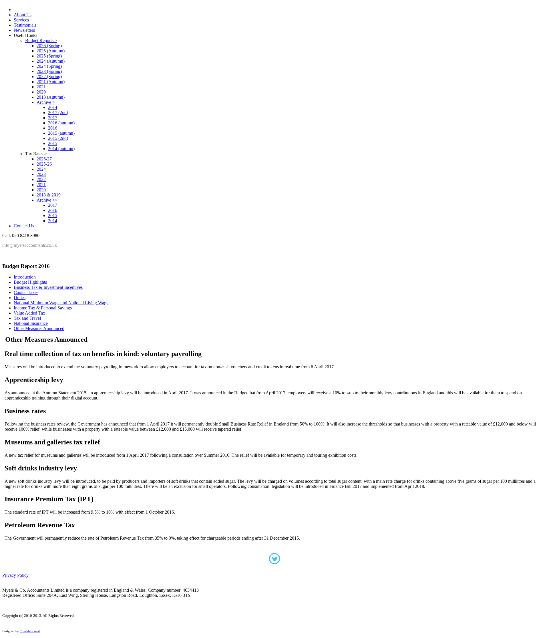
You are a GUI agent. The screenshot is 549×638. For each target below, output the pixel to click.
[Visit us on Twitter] (274, 560)
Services (21, 19)
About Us (22, 14)
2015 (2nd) (58, 138)
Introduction (25, 277)
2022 (41, 179)
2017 (52, 117)
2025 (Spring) (49, 55)
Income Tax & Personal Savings (43, 307)
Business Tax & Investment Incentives (48, 287)
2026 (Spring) (49, 45)
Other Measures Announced (39, 328)
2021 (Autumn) (51, 81)
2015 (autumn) (61, 133)
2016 (52, 128)
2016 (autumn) (61, 122)
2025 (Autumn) (51, 50)
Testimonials (25, 25)
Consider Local (30, 631)
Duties (19, 297)
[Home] (2, 255)
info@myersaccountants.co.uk (29, 245)
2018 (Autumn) (51, 97)
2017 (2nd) (58, 112)
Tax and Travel (27, 318)
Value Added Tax (29, 313)
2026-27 (44, 158)
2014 (52, 107)
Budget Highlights (30, 282)
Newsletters (24, 30)
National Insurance (31, 323)
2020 (41, 92)
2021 (41, 86)
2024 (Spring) (49, 66)
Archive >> (47, 200)
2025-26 (44, 164)
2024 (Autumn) (51, 61)
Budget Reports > (41, 40)
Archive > (46, 102)
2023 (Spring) (49, 71)
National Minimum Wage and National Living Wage (61, 302)
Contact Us (24, 225)
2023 (41, 174)
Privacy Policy (15, 575)
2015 (52, 143)
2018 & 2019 (49, 194)
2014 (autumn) (61, 148)
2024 (41, 169)
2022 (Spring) (49, 76)
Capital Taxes (26, 292)
